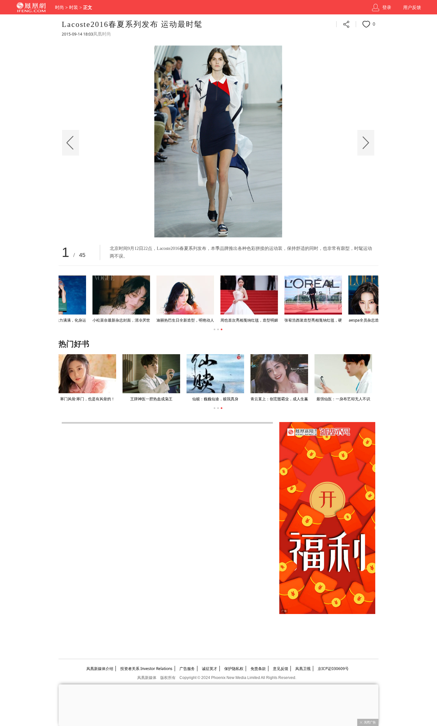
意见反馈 (280, 668)
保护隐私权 (233, 668)
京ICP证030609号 (333, 668)
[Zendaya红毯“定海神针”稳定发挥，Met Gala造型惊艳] (279, 295)
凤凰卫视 (303, 668)
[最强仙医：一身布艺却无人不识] (343, 373)
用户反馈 (412, 7)
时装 (73, 7)
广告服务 (187, 668)
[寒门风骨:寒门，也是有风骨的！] (87, 373)
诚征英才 (209, 668)
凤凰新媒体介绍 (99, 668)
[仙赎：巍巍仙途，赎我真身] (215, 373)
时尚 (59, 7)
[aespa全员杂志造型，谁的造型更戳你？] (87, 295)
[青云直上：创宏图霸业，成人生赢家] (279, 373)
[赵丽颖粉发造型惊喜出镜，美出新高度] (151, 295)
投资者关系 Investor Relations (146, 668)
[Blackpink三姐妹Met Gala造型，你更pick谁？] (215, 295)
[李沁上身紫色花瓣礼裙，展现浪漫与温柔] (343, 295)
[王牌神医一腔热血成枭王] (151, 373)
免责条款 (258, 668)
